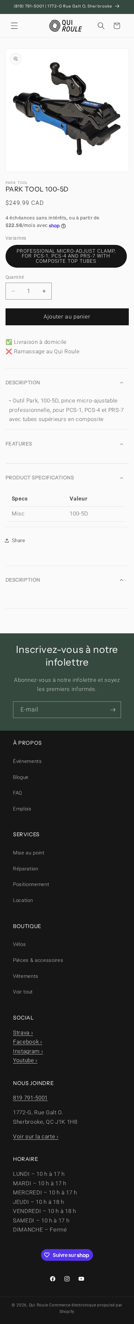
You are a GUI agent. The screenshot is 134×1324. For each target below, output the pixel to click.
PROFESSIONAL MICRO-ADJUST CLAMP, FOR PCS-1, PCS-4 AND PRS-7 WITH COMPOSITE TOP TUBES (66, 256)
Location (23, 900)
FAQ (17, 793)
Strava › (23, 1033)
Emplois (22, 809)
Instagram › (28, 1051)
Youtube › (25, 1060)
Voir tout (23, 992)
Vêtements (25, 976)
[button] (14, 26)
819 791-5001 (30, 1098)
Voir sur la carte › (36, 1137)
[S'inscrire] (113, 709)
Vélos (19, 944)
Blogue (21, 777)
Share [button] (18, 540)
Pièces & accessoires (38, 960)
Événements (27, 761)
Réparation (25, 869)
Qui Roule (38, 1305)
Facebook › (27, 1042)
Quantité (15, 277)
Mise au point (29, 853)
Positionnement (31, 884)
